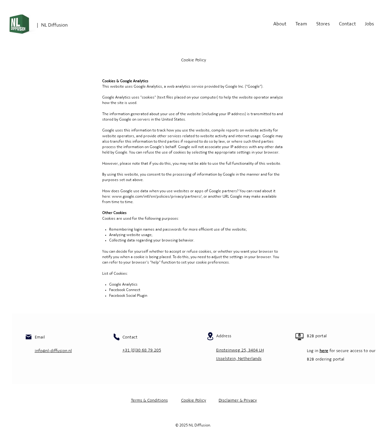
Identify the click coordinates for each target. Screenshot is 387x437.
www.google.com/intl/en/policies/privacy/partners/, (157, 197)
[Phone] (116, 337)
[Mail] (28, 337)
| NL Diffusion (52, 25)
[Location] (210, 336)
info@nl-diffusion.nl (53, 351)
